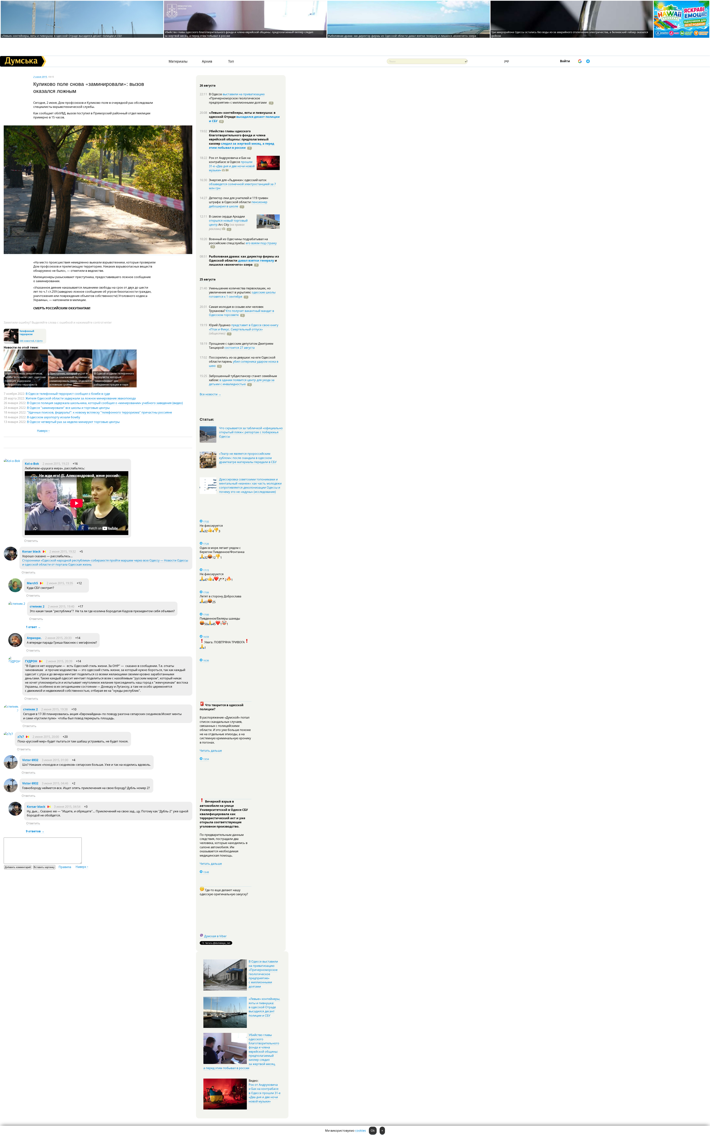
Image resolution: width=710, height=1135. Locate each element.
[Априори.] (15, 646)
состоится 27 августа (239, 348)
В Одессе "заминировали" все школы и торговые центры (68, 408)
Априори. (34, 638)
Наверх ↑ (43, 431)
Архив (207, 61)
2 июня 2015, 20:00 (46, 737)
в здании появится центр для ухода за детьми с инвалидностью (241, 382)
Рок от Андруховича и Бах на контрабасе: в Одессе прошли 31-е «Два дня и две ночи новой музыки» (264, 1093)
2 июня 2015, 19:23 (56, 464)
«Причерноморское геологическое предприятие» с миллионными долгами (238, 100)
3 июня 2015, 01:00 (55, 760)
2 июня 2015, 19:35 (60, 583)
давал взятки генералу (256, 260)
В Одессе (216, 94)
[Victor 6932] (11, 768)
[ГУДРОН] (14, 661)
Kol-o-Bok (32, 464)
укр (506, 61)
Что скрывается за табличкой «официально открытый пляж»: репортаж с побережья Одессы (251, 432)
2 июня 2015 (40, 76)
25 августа (208, 279)
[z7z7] (8, 734)
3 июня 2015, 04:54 (67, 807)
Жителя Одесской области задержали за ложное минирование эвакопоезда (81, 398)
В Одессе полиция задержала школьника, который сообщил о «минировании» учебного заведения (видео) (105, 403)
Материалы (178, 61)
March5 (32, 583)
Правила (65, 867)
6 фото (39, 340)
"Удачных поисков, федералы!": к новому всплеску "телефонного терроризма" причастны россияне (99, 412)
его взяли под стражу (261, 243)
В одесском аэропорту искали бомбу (53, 417)
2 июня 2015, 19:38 (54, 709)
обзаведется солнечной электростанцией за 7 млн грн (242, 186)
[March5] (15, 591)
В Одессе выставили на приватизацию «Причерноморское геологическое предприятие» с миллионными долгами (263, 973)
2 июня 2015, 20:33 (58, 638)
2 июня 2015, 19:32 (62, 551)
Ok (373, 1131)
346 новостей (26, 340)
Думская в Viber (215, 936)
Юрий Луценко (220, 325)
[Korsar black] (11, 559)
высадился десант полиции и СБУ (244, 119)
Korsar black (31, 551)
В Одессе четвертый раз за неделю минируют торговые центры (73, 422)
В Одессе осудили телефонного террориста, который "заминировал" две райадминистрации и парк (114, 379)
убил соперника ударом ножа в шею (243, 363)
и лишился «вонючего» (243, 262)
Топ (231, 61)
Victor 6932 (30, 760)
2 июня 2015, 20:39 (59, 661)
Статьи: (207, 419)
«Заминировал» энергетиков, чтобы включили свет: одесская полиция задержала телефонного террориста (25, 379)
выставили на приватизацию (244, 94)
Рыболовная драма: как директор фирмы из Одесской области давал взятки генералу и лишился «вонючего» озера (402, 36)
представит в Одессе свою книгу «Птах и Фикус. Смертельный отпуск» (243, 327)
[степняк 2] (16, 604)
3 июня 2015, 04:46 (55, 783)
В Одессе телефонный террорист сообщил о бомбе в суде (68, 394)
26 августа (208, 85)
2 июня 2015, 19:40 (61, 606)
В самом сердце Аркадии (227, 216)
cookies (360, 1131)
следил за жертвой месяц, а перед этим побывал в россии (241, 146)
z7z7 (21, 737)
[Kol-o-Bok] (12, 461)
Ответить (31, 541)
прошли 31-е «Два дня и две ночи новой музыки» (232, 166)
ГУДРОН (31, 661)
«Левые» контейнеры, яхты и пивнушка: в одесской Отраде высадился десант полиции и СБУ (62, 36)
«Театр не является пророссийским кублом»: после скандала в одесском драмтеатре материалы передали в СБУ (248, 458)
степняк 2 (37, 606)
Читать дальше (211, 751)
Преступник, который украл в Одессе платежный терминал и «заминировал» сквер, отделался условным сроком (70, 379)
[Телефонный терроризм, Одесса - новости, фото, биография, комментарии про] (11, 342)
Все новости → (210, 394)
